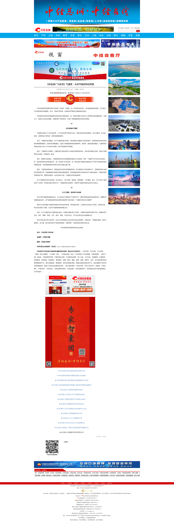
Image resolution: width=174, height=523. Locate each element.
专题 (130, 35)
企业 (87, 35)
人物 (94, 35)
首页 (36, 35)
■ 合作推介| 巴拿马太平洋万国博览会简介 (71, 394)
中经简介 (63, 483)
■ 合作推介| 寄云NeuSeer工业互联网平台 (71, 423)
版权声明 (109, 483)
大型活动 (96, 483)
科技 (58, 35)
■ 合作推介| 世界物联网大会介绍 (71, 413)
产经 (43, 35)
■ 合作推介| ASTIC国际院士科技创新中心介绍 (71, 408)
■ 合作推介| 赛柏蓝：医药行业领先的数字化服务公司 (72, 427)
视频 (123, 35)
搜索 (138, 31)
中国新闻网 (37, 473)
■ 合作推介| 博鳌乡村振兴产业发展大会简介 (72, 399)
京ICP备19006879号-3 (91, 498)
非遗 (72, 35)
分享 (132, 28)
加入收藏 (120, 28)
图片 (116, 35)
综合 (101, 35)
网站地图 (137, 28)
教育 (65, 35)
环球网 (44, 473)
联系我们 (76, 483)
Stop (112, 33)
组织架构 (69, 483)
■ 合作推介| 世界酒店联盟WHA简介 (71, 390)
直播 (137, 35)
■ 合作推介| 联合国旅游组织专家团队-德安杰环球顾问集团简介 (72, 385)
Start (111, 33)
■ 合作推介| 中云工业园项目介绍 (71, 418)
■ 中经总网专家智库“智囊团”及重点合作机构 (72, 375)
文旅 (50, 35)
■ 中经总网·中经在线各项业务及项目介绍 (72, 371)
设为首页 (127, 28)
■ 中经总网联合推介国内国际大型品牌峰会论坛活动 (71, 380)
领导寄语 (83, 483)
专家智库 (89, 483)
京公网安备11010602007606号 (91, 500)
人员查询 (103, 483)
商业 (79, 35)
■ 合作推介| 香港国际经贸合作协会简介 (71, 404)
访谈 (108, 35)
